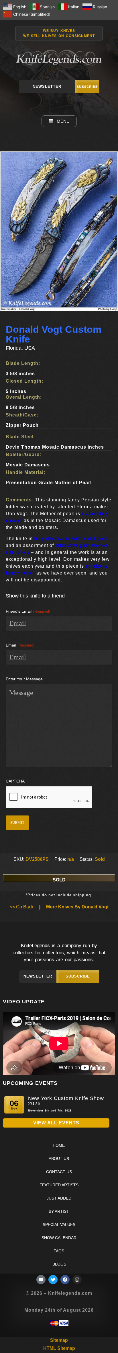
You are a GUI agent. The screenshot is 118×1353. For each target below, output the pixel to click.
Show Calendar (59, 1238)
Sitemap (59, 1340)
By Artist (59, 1211)
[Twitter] (53, 1279)
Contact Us (59, 1172)
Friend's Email (28, 611)
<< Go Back (22, 906)
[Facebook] (65, 1279)
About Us (59, 1159)
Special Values (59, 1224)
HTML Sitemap (59, 1348)
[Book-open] (41, 1279)
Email (20, 645)
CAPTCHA (15, 781)
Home (59, 1145)
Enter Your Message (24, 679)
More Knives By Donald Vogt (77, 906)
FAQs (59, 1251)
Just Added (59, 1198)
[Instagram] (77, 1279)
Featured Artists (59, 1185)
